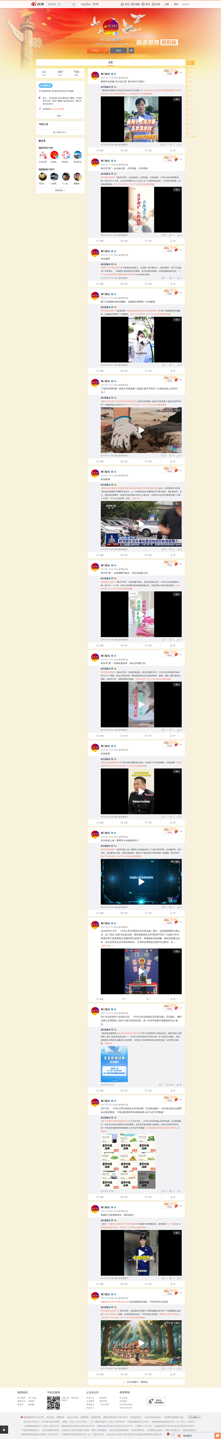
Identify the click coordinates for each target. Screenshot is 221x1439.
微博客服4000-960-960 (34, 1417)
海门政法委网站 (58, 109)
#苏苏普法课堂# (108, 177)
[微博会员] (114, 74)
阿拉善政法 (67, 161)
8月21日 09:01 (107, 365)
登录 (176, 4)
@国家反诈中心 (121, 93)
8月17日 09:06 (107, 1211)
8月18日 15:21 (107, 475)
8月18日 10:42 (107, 569)
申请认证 (90, 1398)
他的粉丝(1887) (47, 169)
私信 (118, 50)
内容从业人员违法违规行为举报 (75, 1430)
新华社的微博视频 (137, 1227)
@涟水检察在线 (111, 1314)
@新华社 (108, 1043)
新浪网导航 (96, 1417)
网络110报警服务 (99, 1430)
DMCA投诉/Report (153, 1417)
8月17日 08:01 (107, 1368)
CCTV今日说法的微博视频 (142, 184)
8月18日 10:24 (107, 907)
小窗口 (177, 99)
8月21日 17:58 (107, 77)
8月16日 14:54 (107, 1191)
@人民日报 (121, 765)
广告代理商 (104, 1404)
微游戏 (20, 1404)
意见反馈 (50, 1417)
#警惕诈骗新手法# (170, 90)
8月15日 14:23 (107, 1084)
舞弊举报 (60, 1417)
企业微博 (90, 1401)
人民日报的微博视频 (137, 765)
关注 (95, 50)
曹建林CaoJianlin (81, 183)
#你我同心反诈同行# (153, 90)
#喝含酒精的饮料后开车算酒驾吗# (142, 310)
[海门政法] (95, 79)
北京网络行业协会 (154, 1430)
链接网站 (103, 1398)
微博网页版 (123, 77)
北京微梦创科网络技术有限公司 (148, 1434)
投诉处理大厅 (136, 1417)
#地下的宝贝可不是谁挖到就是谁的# (118, 401)
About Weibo (72, 1417)
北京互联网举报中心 (51, 1430)
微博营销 (103, 1401)
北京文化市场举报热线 (118, 1430)
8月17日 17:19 (107, 927)
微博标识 (90, 1404)
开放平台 (90, 1408)
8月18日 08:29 (107, 729)
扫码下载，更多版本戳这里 (70, 1399)
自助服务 (123, 1401)
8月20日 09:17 (107, 235)
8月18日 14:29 (107, 549)
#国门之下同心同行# (112, 267)
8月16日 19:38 (107, 1278)
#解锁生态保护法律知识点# (115, 1301)
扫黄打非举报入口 (172, 1430)
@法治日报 (140, 679)
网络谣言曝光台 (189, 1430)
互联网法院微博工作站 (173, 1417)
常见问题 (123, 1398)
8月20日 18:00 (107, 278)
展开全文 (138, 498)
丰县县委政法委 (57, 161)
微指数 (31, 1404)
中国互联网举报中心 (31, 1430)
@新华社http (128, 274)
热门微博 (21, 1398)
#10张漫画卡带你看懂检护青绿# (117, 1121)
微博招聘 (84, 1417)
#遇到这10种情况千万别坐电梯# (123, 1224)
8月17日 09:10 (107, 1104)
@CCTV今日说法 (121, 184)
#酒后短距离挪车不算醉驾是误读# (143, 488)
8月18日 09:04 (107, 816)
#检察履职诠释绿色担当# (159, 1127)
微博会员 (21, 1401)
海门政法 (105, 73)
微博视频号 (123, 144)
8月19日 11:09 (107, 455)
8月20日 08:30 (107, 144)
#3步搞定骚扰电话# (111, 762)
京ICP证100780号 (31, 1421)
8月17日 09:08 (107, 639)
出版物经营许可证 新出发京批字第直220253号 (174, 1426)
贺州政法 (78, 161)
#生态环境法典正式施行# (128, 1033)
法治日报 (43, 161)
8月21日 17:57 (107, 255)
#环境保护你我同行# (110, 1310)
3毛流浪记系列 (45, 183)
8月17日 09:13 (107, 1013)
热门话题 (32, 1398)
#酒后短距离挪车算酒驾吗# (115, 488)
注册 (166, 4)
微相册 (31, 1401)
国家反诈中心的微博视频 (141, 93)
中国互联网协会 (137, 1430)
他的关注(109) (46, 147)
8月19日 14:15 (107, 385)
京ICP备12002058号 (51, 1421)
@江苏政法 (105, 87)
